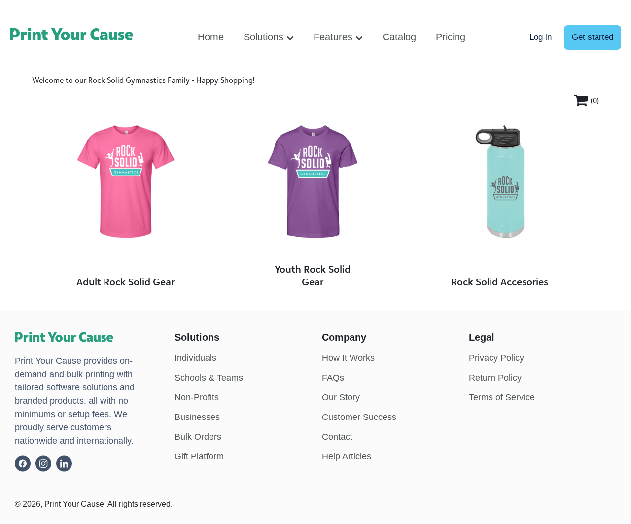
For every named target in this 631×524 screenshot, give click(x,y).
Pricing (450, 37)
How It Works (348, 358)
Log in (540, 37)
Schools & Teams (209, 378)
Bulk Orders (198, 437)
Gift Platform (199, 456)
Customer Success (359, 417)
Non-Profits (197, 397)
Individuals (195, 358)
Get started (592, 37)
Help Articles (346, 456)
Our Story (341, 397)
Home (211, 37)
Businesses (197, 417)
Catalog (399, 37)
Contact (337, 437)
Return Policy (495, 378)
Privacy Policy (496, 358)
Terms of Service (502, 397)
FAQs (333, 378)
